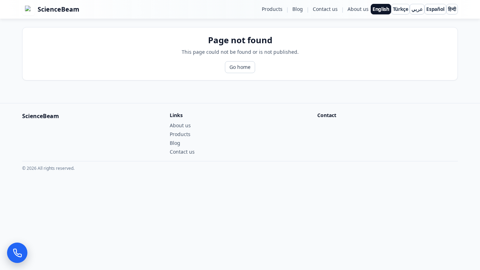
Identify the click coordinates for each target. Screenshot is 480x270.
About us (358, 9)
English (380, 9)
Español (435, 9)
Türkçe (400, 9)
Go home (240, 67)
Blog (297, 9)
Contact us (325, 9)
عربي (417, 9)
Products (272, 9)
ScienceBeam (58, 9)
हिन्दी (452, 9)
